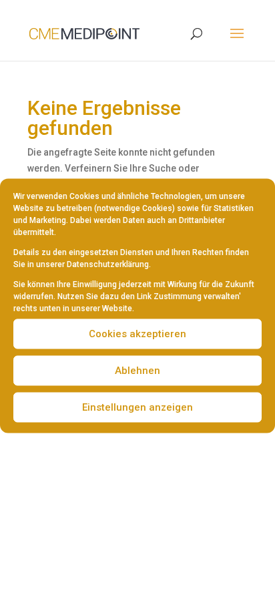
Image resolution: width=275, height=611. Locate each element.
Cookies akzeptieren (137, 334)
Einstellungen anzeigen (137, 407)
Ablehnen (137, 371)
